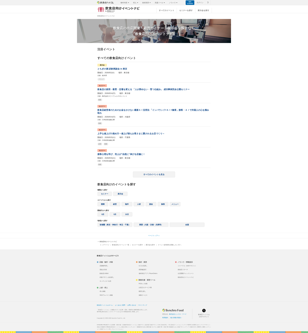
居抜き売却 (103, 269)
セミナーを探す (186, 10)
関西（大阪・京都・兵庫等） (151, 225)
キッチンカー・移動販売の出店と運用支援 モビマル (142, 327)
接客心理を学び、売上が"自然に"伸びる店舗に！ (121, 154)
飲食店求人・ (171, 324)
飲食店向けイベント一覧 (120, 245)
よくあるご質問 (120, 305)
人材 (139, 204)
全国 (187, 225)
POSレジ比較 (143, 283)
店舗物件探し (104, 266)
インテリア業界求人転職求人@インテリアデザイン (195, 324)
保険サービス (143, 295)
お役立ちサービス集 (145, 287)
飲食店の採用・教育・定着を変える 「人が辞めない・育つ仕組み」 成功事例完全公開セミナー (143, 89)
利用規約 (165, 317)
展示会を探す (203, 10)
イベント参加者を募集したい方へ (169, 245)
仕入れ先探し (143, 266)
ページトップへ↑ (154, 235)
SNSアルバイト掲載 (106, 295)
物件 (127, 204)
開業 (103, 204)
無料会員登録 (190, 2)
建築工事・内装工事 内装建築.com (166, 327)
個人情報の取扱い (176, 317)
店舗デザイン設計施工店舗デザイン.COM (149, 324)
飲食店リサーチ (183, 269)
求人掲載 (102, 291)
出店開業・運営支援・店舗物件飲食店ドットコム (123, 324)
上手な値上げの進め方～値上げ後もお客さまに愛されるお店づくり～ (131, 133)
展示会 (120, 194)
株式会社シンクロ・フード (177, 314)
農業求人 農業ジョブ (203, 327)
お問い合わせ (131, 305)
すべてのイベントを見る (154, 174)
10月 (127, 214)
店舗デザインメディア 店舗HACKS (186, 327)
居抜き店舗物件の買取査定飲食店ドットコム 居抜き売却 (112, 327)
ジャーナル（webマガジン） (187, 266)
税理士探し (142, 291)
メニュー (101, 79)
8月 (103, 214)
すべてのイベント (166, 10)
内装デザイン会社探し (107, 277)
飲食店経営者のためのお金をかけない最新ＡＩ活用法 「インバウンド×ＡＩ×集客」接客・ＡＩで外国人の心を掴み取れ (153, 111)
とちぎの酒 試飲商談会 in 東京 (112, 69)
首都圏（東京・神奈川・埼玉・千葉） (115, 225)
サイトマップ (142, 305)
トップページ (104, 245)
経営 (99, 144)
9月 (115, 214)
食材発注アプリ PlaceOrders (148, 273)
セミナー (104, 194)
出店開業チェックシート (186, 273)
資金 (151, 204)
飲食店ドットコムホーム (105, 305)
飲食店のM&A (104, 273)
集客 (99, 100)
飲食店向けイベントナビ (186, 277)
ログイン (200, 2)
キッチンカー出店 (105, 281)
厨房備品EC (143, 269)
